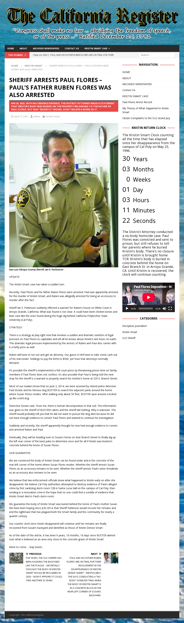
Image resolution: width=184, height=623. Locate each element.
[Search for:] (157, 55)
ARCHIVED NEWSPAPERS (46, 48)
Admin (36, 116)
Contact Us (72, 48)
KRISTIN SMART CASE (95, 48)
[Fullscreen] (170, 308)
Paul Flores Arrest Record (137, 102)
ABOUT (23, 48)
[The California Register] (92, 43)
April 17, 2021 (21, 116)
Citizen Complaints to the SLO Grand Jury (146, 118)
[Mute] (164, 308)
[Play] (127, 308)
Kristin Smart (53, 116)
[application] (148, 297)
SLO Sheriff (128, 338)
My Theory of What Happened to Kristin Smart (145, 110)
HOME (10, 48)
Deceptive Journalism (134, 326)
